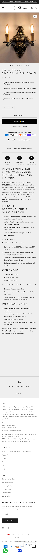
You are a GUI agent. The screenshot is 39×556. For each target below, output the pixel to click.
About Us (5, 455)
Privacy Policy (6, 489)
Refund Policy (6, 493)
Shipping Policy (7, 486)
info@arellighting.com (14, 430)
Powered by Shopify (28, 542)
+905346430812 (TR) (9, 428)
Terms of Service (7, 482)
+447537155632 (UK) (9, 425)
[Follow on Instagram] (3, 528)
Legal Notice (6, 496)
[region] (19, 385)
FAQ (3, 465)
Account (4, 462)
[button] (29, 545)
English (18, 537)
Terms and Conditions (9, 479)
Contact (4, 458)
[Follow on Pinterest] (8, 528)
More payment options (19, 126)
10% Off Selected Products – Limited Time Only (19, 1)
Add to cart (19, 115)
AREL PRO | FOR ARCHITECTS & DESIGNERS (17, 452)
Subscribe (10, 521)
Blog (3, 469)
